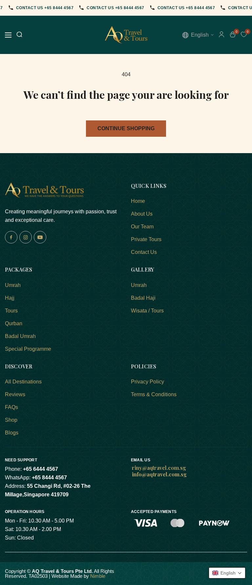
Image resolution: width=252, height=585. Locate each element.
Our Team (142, 226)
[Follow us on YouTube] (40, 237)
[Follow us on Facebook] (11, 237)
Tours (11, 310)
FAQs (11, 407)
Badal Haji (143, 298)
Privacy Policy (147, 381)
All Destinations (23, 381)
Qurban (13, 323)
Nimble (97, 576)
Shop (11, 420)
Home (138, 201)
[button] (227, 573)
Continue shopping (126, 128)
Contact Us (144, 252)
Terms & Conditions (154, 394)
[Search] (19, 35)
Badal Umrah (20, 336)
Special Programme (28, 349)
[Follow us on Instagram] (25, 237)
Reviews (15, 394)
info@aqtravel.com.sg (159, 474)
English (200, 35)
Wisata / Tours (147, 310)
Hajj (9, 298)
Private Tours (146, 239)
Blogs (11, 432)
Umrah (13, 285)
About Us (142, 214)
